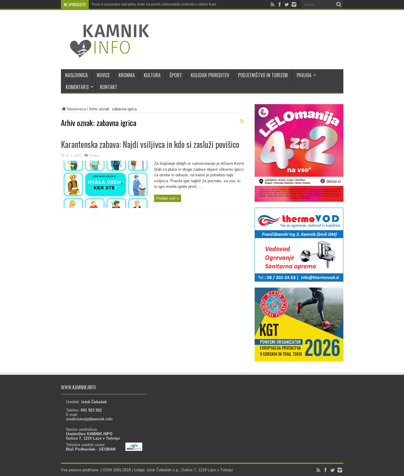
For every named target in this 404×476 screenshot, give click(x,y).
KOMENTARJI (77, 87)
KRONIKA (127, 75)
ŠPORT (175, 75)
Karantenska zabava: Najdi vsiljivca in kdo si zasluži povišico (150, 144)
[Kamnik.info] (105, 54)
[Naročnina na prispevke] (242, 121)
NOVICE (103, 75)
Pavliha (94, 155)
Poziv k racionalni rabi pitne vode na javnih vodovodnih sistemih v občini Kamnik (156, 4)
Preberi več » (167, 198)
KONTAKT (108, 87)
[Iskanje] (338, 4)
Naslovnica (76, 109)
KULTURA (152, 75)
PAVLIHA (304, 75)
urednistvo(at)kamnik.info (89, 419)
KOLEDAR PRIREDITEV (210, 75)
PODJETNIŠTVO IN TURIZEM (263, 75)
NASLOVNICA (76, 75)
